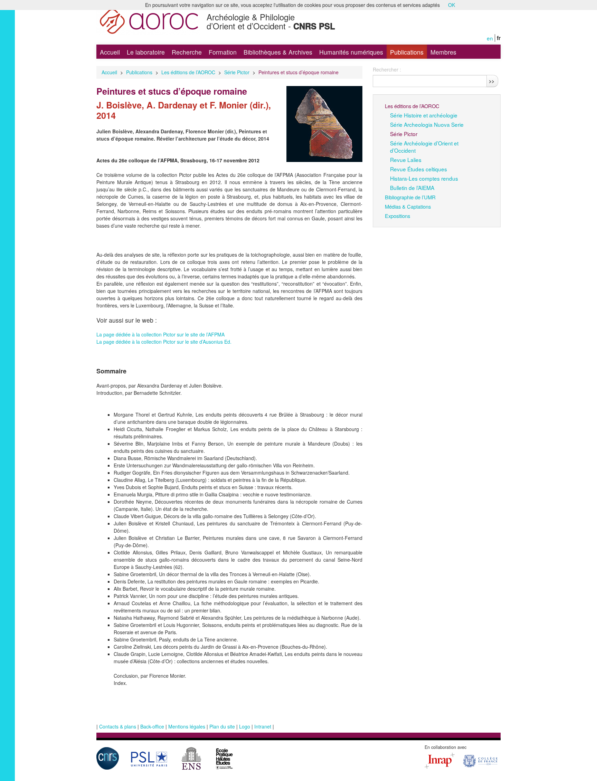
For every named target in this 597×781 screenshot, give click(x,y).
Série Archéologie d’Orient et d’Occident (424, 146)
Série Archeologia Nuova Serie (427, 124)
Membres (443, 52)
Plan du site (222, 726)
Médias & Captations (408, 206)
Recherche (187, 52)
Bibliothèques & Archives (278, 52)
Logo (244, 726)
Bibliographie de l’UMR (410, 197)
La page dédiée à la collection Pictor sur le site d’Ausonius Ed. (163, 341)
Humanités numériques (351, 52)
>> (491, 80)
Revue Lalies (405, 159)
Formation (223, 52)
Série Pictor (236, 72)
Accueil (110, 52)
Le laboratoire (146, 52)
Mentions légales (186, 726)
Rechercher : (387, 69)
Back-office (152, 726)
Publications (407, 52)
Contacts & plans (117, 726)
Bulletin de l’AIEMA (412, 187)
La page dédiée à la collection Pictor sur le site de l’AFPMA (160, 334)
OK (451, 4)
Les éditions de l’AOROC (188, 72)
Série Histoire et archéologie (423, 115)
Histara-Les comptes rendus (424, 178)
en (490, 38)
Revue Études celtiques (418, 169)
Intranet (262, 726)
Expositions (397, 215)
